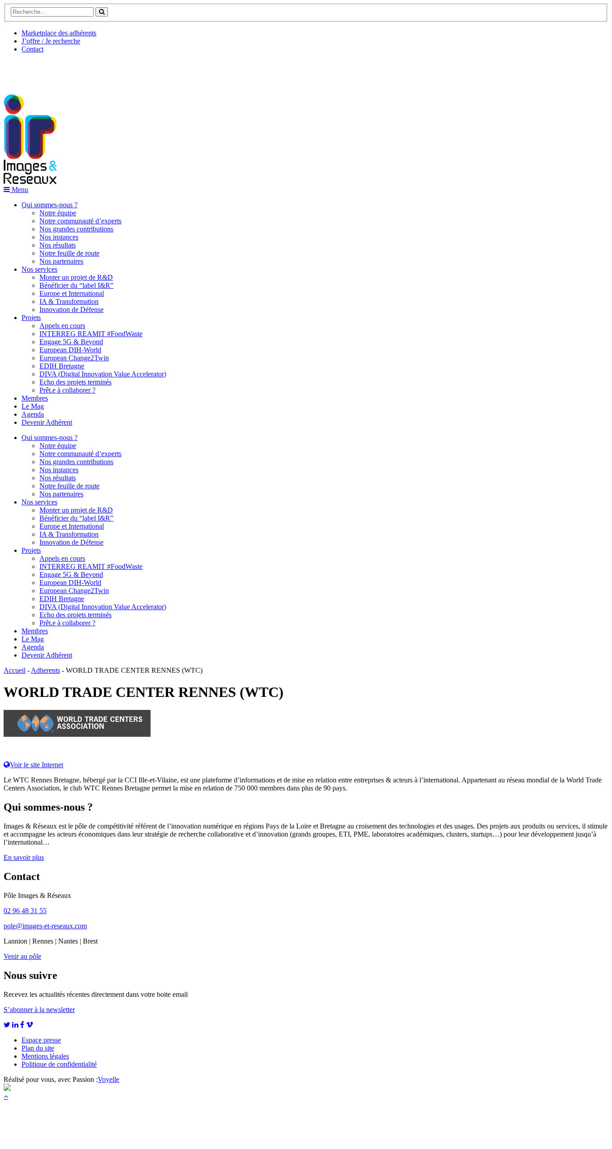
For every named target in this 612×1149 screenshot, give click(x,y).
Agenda (33, 414)
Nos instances (58, 237)
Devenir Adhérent (47, 422)
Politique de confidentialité (59, 1064)
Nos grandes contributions (76, 229)
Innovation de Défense (71, 309)
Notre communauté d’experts (80, 221)
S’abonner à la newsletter (39, 1009)
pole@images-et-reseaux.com (45, 926)
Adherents (45, 670)
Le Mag (33, 406)
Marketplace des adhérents (59, 33)
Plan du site (38, 1048)
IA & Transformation (69, 301)
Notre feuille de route (69, 253)
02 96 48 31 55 (25, 910)
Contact (32, 49)
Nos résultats (57, 245)
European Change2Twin (74, 358)
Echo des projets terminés (75, 382)
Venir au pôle (22, 956)
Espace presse (41, 1040)
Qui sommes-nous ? (50, 205)
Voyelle (108, 1079)
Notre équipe (57, 213)
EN (37, 70)
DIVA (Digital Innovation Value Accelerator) (102, 374)
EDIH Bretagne (61, 366)
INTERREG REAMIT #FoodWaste (90, 333)
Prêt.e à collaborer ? (67, 390)
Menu (19, 189)
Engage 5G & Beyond (71, 342)
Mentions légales (45, 1056)
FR (70, 70)
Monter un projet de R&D (76, 277)
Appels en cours (62, 325)
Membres (35, 398)
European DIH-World (70, 350)
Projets (31, 317)
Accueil (15, 670)
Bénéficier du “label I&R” (76, 285)
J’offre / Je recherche (51, 41)
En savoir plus (24, 857)
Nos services (39, 269)
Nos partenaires (61, 261)
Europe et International (71, 293)
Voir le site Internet (36, 765)
